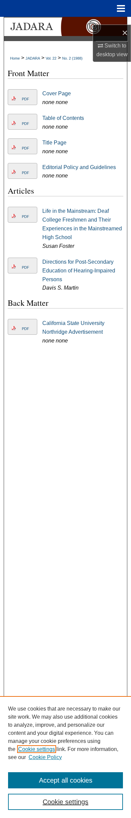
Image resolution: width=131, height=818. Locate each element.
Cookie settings (36, 749)
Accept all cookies (65, 780)
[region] (65, 757)
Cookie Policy (45, 757)
